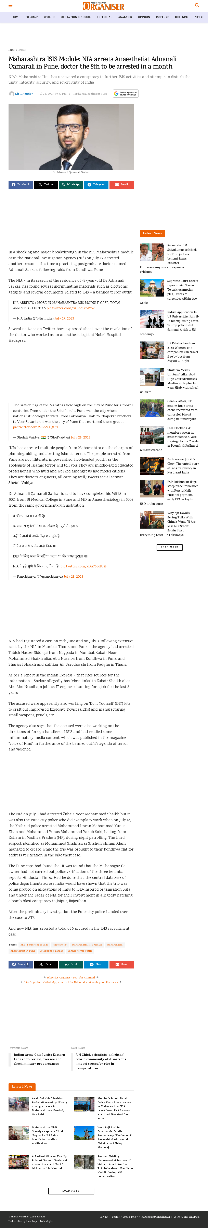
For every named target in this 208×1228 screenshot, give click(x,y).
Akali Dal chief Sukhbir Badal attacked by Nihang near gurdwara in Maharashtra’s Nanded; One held (49, 1106)
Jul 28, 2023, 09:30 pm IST (55, 94)
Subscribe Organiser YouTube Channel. (71, 978)
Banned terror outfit (80, 951)
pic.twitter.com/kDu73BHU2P (84, 566)
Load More (71, 1191)
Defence (181, 17)
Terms (115, 1217)
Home (16, 17)
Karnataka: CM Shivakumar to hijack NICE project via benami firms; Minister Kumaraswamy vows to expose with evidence (168, 258)
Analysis (125, 17)
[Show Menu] (10, 6)
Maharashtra (97, 94)
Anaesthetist (60, 945)
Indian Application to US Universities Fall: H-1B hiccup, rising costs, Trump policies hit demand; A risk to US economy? (169, 323)
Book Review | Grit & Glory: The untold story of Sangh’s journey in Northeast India (183, 466)
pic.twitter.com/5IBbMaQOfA (36, 427)
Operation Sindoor (76, 17)
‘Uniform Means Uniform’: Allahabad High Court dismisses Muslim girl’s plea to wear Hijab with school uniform (169, 381)
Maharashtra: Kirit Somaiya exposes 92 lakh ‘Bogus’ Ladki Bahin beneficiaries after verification (48, 1135)
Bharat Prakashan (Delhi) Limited (28, 1217)
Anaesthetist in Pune (23, 951)
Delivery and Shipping (186, 1217)
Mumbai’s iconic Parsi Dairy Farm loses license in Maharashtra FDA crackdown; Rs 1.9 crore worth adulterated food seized (114, 1108)
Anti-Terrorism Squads (34, 945)
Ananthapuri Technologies (39, 1221)
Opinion (144, 17)
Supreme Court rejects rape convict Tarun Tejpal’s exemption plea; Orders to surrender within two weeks (169, 292)
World (49, 17)
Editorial (104, 17)
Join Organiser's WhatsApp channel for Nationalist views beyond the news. (71, 982)
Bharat (32, 17)
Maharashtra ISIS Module (87, 945)
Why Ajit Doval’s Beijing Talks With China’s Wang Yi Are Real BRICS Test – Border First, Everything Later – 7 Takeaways (168, 524)
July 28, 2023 (80, 437)
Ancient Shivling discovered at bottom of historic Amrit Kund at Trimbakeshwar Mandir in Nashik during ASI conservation (115, 1166)
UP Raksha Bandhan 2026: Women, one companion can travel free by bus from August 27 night (182, 352)
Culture (162, 17)
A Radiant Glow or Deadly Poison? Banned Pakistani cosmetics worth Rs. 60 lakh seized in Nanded (49, 1162)
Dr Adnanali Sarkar (51, 951)
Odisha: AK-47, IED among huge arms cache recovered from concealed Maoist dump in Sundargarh (182, 410)
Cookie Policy (130, 1217)
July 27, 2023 (64, 318)
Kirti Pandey (24, 94)
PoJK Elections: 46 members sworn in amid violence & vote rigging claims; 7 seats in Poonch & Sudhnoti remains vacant (169, 439)
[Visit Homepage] (103, 6)
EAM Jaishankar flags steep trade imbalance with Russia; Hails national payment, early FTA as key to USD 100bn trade (169, 493)
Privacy (104, 1217)
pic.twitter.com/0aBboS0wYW (71, 308)
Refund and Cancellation (155, 1217)
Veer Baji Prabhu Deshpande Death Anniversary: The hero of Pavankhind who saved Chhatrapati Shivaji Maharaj (114, 1137)
